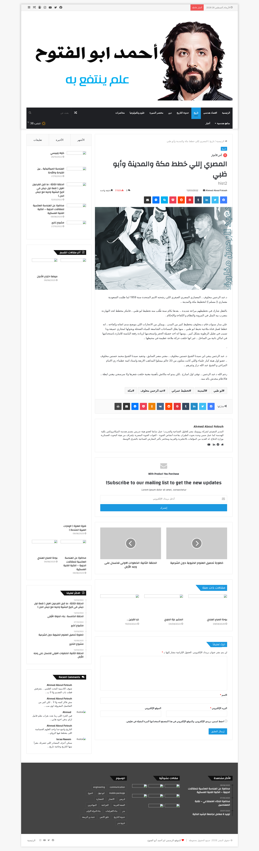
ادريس (122, 799)
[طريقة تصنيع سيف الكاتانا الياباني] (139, 788)
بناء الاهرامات (111, 811)
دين (170, 113)
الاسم (223, 694)
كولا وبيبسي (57, 153)
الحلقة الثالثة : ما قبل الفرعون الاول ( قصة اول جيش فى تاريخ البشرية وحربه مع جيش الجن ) (48, 190)
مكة (130, 390)
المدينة (201, 390)
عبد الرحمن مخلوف (152, 390)
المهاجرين (92, 805)
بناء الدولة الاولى (93, 811)
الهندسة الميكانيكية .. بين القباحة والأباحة (50, 171)
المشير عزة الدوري (173, 619)
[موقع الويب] (221, 444)
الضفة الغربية (119, 805)
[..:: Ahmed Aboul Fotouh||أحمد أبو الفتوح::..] (129, 59)
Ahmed (67, 712)
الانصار (111, 799)
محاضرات (120, 113)
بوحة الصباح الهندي (217, 619)
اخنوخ (90, 793)
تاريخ (196, 113)
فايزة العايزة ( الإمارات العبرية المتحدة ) (74, 528)
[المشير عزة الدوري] (163, 605)
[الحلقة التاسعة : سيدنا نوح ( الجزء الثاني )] (156, 788)
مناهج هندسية (223, 123)
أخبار (208, 123)
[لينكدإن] (213, 444)
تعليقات (37, 140)
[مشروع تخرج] (76, 227)
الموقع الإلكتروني (153, 708)
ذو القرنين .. (133, 619)
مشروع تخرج (58, 222)
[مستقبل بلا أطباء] (172, 808)
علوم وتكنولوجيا (137, 113)
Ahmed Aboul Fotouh (216, 190)
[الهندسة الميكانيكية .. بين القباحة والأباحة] (76, 173)
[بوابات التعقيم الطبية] (172, 788)
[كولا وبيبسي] (76, 157)
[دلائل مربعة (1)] (156, 808)
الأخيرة (59, 140)
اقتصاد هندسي (210, 113)
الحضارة (100, 799)
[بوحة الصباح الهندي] (207, 605)
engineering (99, 787)
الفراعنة (105, 805)
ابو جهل (101, 793)
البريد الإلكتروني (218, 708)
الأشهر (81, 140)
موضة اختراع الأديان (47, 276)
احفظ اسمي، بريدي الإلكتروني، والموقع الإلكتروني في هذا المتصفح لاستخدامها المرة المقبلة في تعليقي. (175, 721)
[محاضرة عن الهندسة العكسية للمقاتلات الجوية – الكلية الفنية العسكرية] (76, 210)
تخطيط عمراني (180, 390)
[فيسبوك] (217, 444)
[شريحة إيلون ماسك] (172, 798)
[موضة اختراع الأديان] (44, 265)
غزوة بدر (121, 823)
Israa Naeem (63, 739)
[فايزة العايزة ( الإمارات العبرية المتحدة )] (73, 390)
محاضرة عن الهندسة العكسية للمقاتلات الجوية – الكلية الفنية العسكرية (48, 209)
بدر (123, 811)
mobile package (117, 793)
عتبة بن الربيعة (88, 817)
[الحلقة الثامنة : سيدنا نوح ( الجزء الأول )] (156, 798)
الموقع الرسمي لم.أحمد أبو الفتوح (164, 840)
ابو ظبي (218, 390)
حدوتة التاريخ (183, 113)
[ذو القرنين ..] (119, 605)
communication (117, 787)
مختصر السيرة (156, 113)
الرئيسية (226, 113)
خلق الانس (104, 817)
